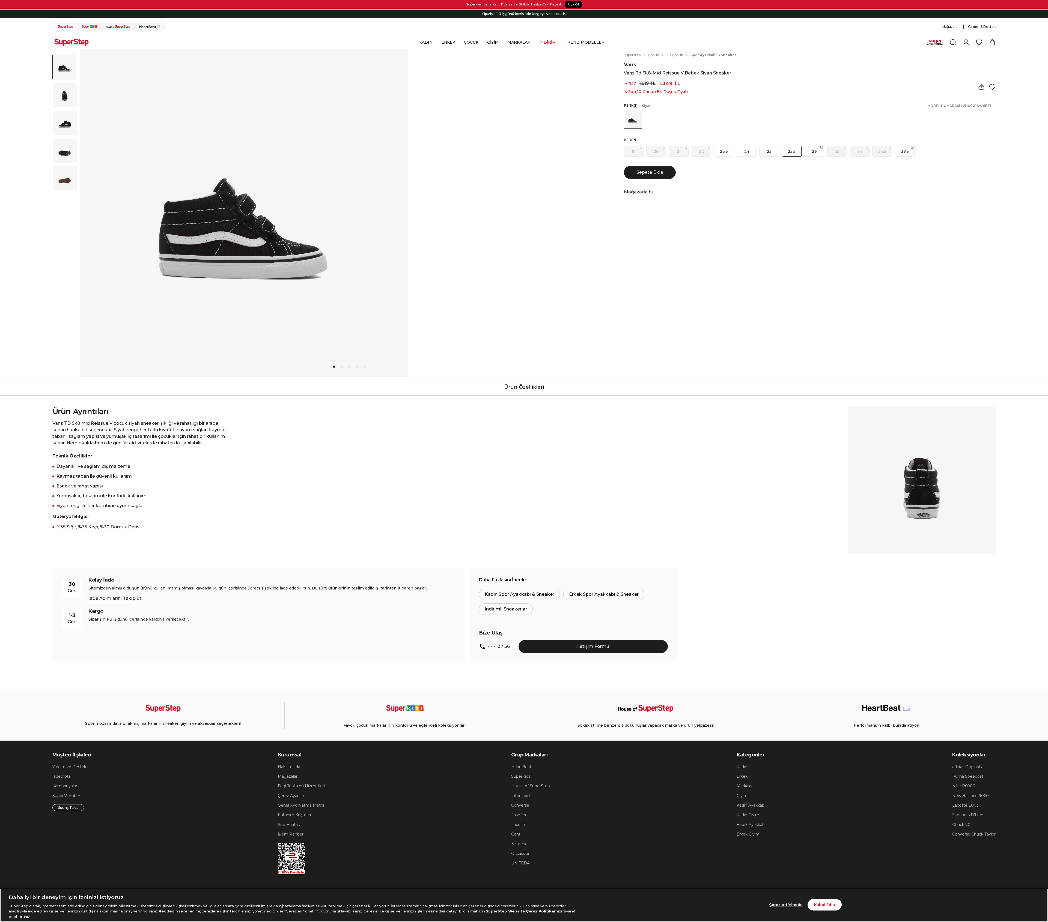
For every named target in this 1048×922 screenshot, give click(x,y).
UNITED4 (520, 863)
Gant (515, 834)
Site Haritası (289, 824)
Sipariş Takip (68, 808)
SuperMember (66, 795)
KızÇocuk (674, 55)
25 (769, 151)
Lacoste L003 (965, 805)
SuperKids (520, 776)
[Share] (981, 87)
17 (634, 151)
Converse (520, 805)
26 (814, 151)
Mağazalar (950, 27)
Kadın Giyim (748, 814)
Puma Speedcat (967, 776)
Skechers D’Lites (968, 814)
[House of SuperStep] (118, 27)
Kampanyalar (64, 785)
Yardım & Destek (982, 27)
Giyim (742, 795)
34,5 (882, 151)
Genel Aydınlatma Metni (301, 805)
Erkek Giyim (748, 834)
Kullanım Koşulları (294, 814)
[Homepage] (74, 42)
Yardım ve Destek (69, 766)
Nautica (518, 844)
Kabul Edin (824, 904)
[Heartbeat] (150, 27)
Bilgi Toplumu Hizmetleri (301, 785)
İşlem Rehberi (291, 834)
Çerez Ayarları (291, 795)
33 (837, 151)
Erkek (742, 776)
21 (679, 151)
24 (746, 151)
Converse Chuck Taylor (974, 834)
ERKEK (448, 42)
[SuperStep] (65, 27)
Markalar (745, 785)
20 (656, 151)
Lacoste (518, 824)
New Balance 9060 (970, 795)
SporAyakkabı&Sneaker (713, 55)
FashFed (519, 814)
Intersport (520, 795)
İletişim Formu (593, 646)
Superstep (632, 55)
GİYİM (493, 42)
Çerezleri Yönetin (786, 904)
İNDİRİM (547, 42)
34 (859, 151)
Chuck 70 (961, 824)
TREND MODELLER (585, 42)
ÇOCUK (471, 42)
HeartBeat (521, 766)
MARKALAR (519, 42)
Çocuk (653, 55)
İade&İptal (62, 776)
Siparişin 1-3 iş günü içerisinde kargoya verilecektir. (524, 14)
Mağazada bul (640, 191)
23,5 (724, 151)
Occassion (521, 853)
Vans (630, 65)
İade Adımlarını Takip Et (114, 598)
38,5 (905, 151)
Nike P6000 (963, 785)
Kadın (742, 766)
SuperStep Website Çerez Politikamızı (524, 911)
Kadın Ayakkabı (751, 805)
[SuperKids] (90, 27)
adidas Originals (967, 766)
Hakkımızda (289, 766)
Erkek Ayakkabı (751, 824)
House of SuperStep (530, 785)
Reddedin (168, 911)
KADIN (426, 42)
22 (701, 151)
